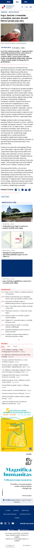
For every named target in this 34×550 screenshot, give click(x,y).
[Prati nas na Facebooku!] (1, 523)
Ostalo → (16, 346)
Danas (3, 346)
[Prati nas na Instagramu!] (5, 523)
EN (27, 7)
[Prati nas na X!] (9, 523)
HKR (25, 2)
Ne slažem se (27, 545)
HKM (8, 2)
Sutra (8, 346)
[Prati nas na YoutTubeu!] (13, 523)
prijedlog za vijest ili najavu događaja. (18, 501)
